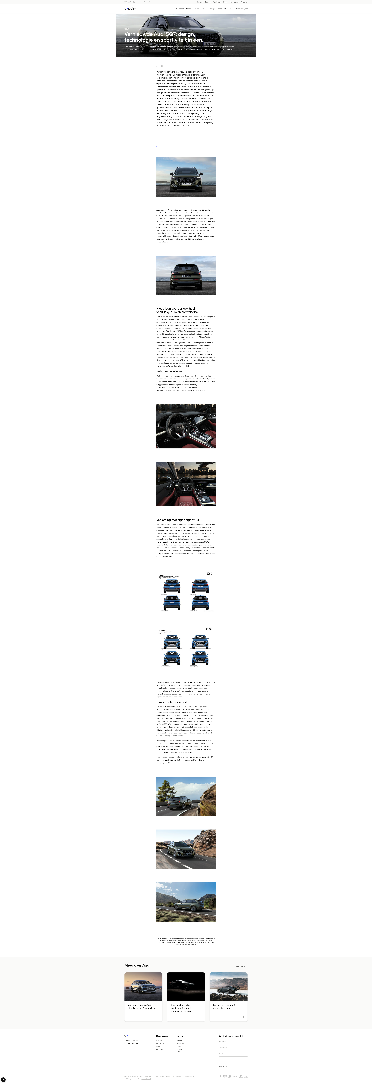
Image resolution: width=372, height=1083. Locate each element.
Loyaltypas (159, 1049)
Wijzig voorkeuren (188, 1076)
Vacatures (244, 2)
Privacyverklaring (158, 1076)
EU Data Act (170, 1076)
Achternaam (223, 1047)
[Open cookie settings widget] (3, 1079)
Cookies (178, 1076)
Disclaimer (148, 1076)
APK (178, 1052)
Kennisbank (234, 2)
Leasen (158, 1046)
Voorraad (159, 1040)
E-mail (221, 1054)
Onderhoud (160, 1043)
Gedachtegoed (146, 1079)
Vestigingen (217, 2)
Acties (179, 1046)
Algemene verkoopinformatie (133, 1076)
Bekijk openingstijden (131, 1040)
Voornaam (222, 1041)
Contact (200, 2)
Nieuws (225, 2)
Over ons (208, 2)
